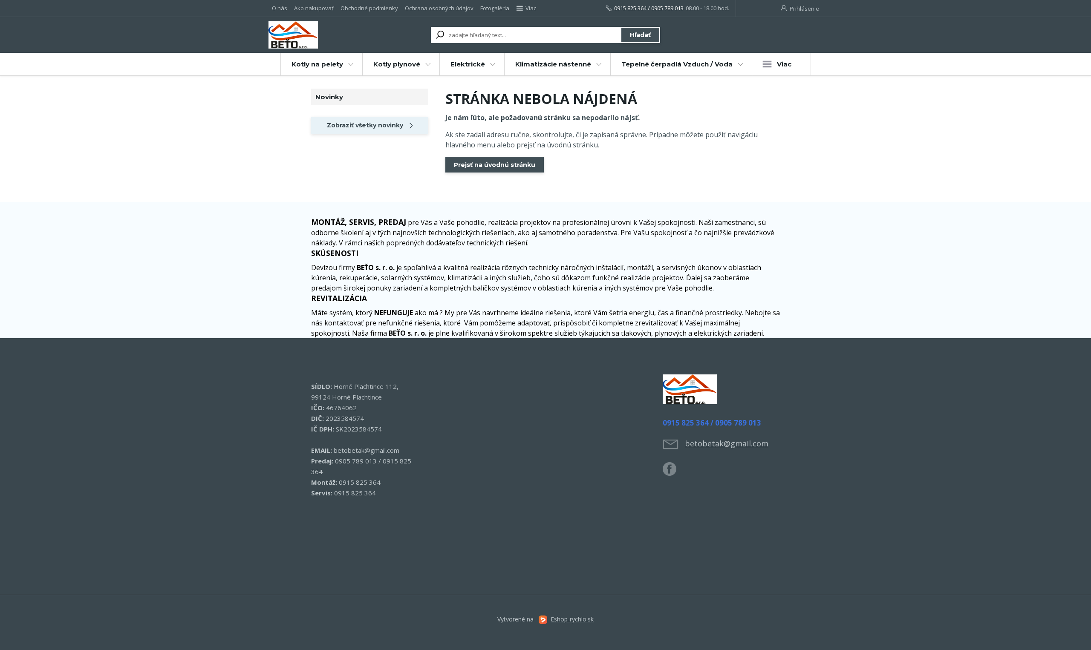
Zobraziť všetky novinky (365, 125)
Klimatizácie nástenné (553, 64)
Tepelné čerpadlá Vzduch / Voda (677, 64)
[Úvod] (320, 35)
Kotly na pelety (317, 64)
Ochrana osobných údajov (439, 8)
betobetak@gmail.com (726, 443)
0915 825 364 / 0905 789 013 (649, 8)
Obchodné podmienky (369, 8)
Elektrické (467, 64)
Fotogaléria (494, 8)
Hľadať (640, 35)
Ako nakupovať (314, 8)
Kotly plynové (396, 64)
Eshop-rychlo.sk (572, 619)
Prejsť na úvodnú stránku (494, 165)
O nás (279, 8)
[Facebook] (674, 472)
